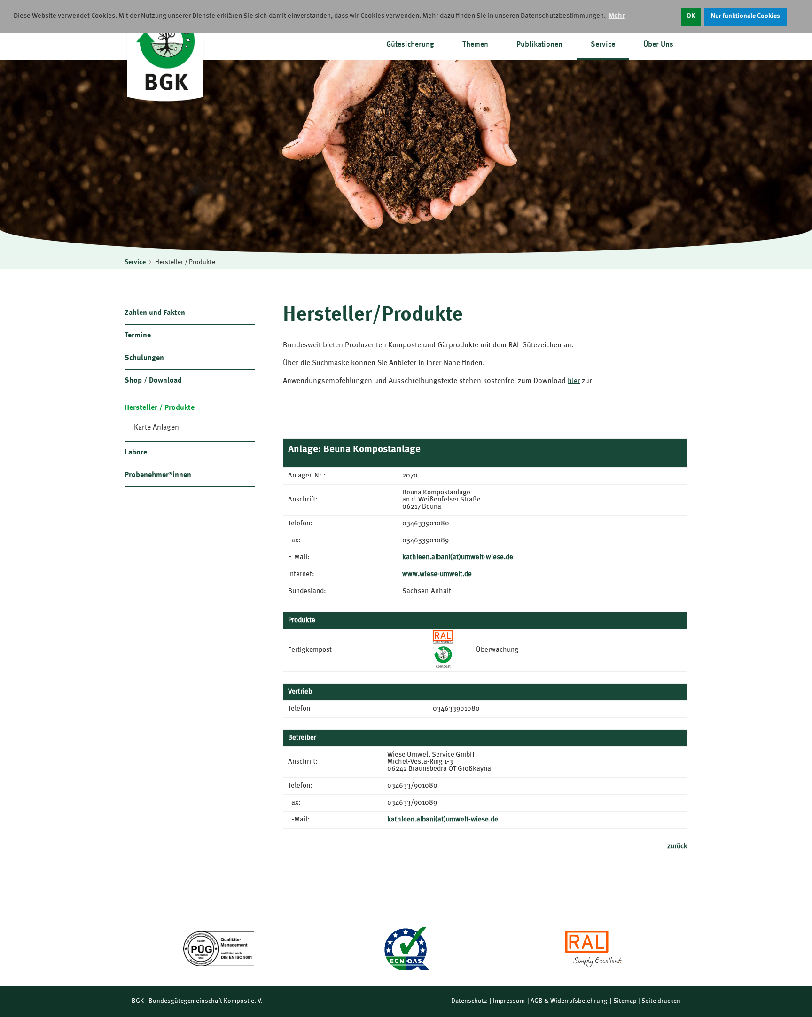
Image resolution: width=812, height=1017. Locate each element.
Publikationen (539, 44)
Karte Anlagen (156, 427)
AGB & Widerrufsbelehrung (569, 1001)
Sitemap (625, 1001)
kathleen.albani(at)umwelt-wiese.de (457, 557)
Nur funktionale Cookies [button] (745, 16)
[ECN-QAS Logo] (406, 948)
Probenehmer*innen (158, 475)
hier (574, 381)
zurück (677, 846)
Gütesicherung (410, 44)
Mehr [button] (617, 16)
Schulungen (144, 358)
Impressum (509, 1001)
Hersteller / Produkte (185, 262)
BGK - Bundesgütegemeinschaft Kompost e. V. (197, 1001)
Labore (136, 452)
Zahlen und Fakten (155, 313)
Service (603, 44)
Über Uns (658, 44)
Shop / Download (153, 380)
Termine (138, 335)
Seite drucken (660, 1001)
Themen (475, 44)
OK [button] (691, 16)
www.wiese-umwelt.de (437, 574)
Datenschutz (469, 1001)
